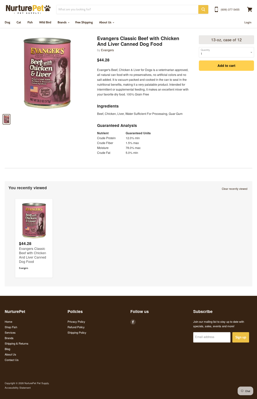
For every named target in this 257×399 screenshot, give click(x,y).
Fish (30, 22)
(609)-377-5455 (230, 9)
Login (247, 22)
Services (10, 332)
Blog (7, 349)
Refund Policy (76, 327)
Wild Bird (45, 22)
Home (8, 321)
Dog (7, 22)
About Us (105, 22)
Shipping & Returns (16, 343)
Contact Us (12, 360)
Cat (19, 22)
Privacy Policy (76, 321)
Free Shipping (84, 22)
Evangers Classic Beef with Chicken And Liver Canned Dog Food (32, 255)
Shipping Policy (77, 332)
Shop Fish (11, 327)
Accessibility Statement (18, 387)
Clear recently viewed (234, 189)
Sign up (240, 337)
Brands (62, 22)
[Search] (203, 9)
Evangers (107, 50)
